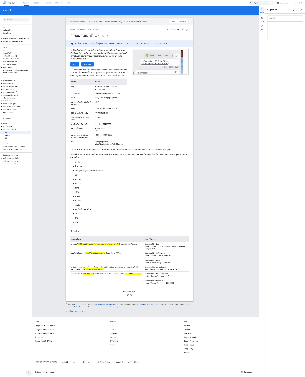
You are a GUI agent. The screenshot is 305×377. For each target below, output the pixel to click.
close (301, 9)
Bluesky (112, 330)
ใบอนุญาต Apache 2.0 (149, 304)
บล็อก (111, 326)
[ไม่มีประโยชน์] (187, 29)
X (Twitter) (114, 341)
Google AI (119, 362)
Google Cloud (189, 345)
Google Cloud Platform (103, 362)
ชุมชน (68, 3)
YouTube (113, 345)
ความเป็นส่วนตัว (48, 372)
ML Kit (11, 2)
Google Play (188, 349)
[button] (15, 38)
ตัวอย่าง (48, 3)
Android (87, 64)
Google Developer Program (45, 326)
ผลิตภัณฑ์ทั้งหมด (133, 362)
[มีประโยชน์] (183, 29)
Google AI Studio (190, 337)
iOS (74, 64)
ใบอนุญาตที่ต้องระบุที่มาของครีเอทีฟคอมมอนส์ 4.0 (104, 304)
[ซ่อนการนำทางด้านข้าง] (28, 372)
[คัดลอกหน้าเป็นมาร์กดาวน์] (103, 36)
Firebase (187, 333)
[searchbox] (16, 19)
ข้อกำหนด (38, 372)
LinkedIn (113, 337)
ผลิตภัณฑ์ (81, 29)
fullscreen (297, 9)
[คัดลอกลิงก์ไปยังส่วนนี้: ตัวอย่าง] (82, 231)
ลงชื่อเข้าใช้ (298, 3)
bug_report (293, 9)
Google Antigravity (191, 341)
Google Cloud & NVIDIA (43, 341)
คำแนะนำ (26, 3)
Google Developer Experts (44, 333)
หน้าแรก (72, 29)
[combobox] (261, 3)
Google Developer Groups (44, 330)
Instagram (113, 333)
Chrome (187, 330)
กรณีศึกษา (58, 3)
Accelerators (40, 337)
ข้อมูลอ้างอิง (37, 3)
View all (187, 352)
